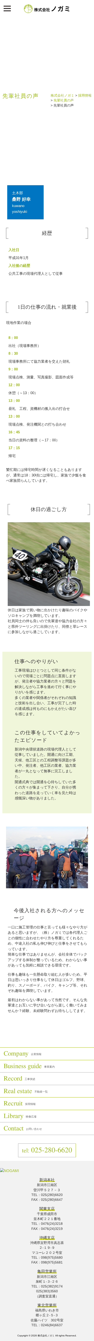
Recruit (20, 1103)
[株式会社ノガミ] (47, 12)
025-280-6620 (47, 1150)
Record (19, 1078)
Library (20, 1116)
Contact (23, 1128)
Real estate (26, 1091)
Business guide (29, 1066)
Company (22, 1053)
